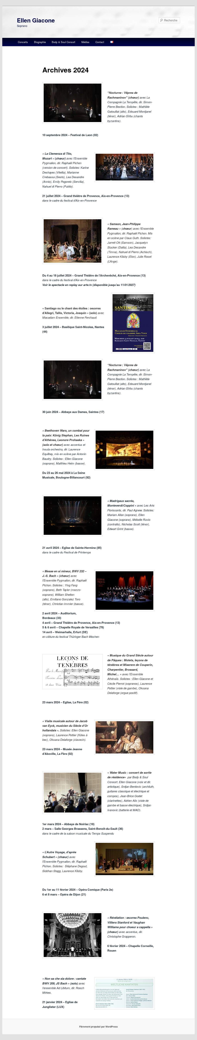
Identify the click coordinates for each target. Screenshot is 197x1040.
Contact (99, 42)
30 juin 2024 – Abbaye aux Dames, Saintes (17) (73, 412)
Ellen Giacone (36, 20)
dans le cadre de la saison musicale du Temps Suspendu (78, 833)
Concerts (23, 42)
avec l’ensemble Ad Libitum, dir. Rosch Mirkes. (63, 988)
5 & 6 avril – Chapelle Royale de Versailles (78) (73, 627)
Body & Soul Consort (63, 42)
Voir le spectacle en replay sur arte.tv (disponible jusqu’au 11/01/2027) (88, 285)
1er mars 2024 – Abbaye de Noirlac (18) (68, 824)
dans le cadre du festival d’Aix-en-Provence (69, 200)
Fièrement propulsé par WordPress (98, 1026)
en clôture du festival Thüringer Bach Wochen (70, 637)
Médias (85, 42)
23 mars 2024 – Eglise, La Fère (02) (65, 702)
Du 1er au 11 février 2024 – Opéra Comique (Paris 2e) (77, 889)
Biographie (40, 42)
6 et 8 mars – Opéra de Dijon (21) (64, 894)
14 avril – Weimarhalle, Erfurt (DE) (65, 632)
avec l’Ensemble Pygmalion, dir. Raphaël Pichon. (64, 861)
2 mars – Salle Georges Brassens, (82, 829)
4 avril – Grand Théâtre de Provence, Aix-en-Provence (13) (81, 623)
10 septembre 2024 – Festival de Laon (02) (70, 135)
